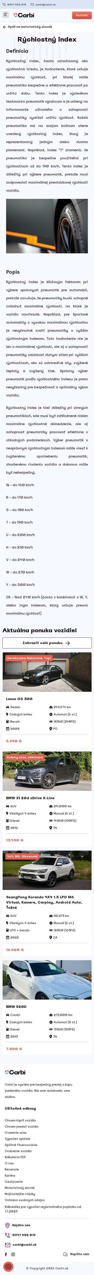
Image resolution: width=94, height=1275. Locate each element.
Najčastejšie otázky (20, 1194)
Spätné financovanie (21, 1145)
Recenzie (12, 1169)
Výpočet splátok (17, 1139)
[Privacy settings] (8, 1267)
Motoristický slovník (20, 1188)
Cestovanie (14, 1182)
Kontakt (82, 15)
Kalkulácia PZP (15, 1157)
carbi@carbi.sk (45, 4)
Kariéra (10, 1175)
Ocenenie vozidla (18, 1151)
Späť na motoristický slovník (29, 27)
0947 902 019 (16, 4)
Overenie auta (15, 1133)
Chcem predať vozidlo (21, 1126)
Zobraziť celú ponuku (43, 643)
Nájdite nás (21, 1225)
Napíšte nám (79, 1254)
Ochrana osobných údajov (25, 1200)
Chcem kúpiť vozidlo (20, 1120)
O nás (9, 1163)
